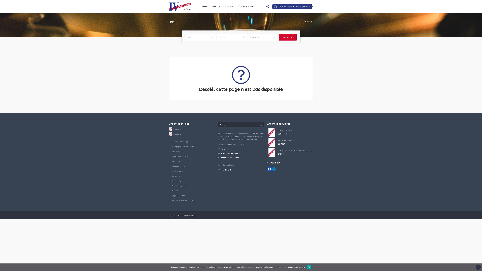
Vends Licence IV (286, 140)
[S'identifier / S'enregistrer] (267, 6)
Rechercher (288, 37)
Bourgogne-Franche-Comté (183, 147)
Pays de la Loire (178, 196)
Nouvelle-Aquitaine (179, 186)
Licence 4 (177, 134)
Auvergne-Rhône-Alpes (181, 142)
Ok (309, 267)
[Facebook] (270, 169)
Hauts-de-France (178, 166)
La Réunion (176, 176)
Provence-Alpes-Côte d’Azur (183, 200)
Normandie (176, 181)
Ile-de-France (177, 171)
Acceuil (305, 22)
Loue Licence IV (285, 130)
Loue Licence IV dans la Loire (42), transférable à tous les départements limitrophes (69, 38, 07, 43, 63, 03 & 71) (295, 150)
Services (228, 6)
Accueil (205, 6)
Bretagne (176, 152)
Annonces (216, 6)
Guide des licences (245, 6)
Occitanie (176, 191)
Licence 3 (177, 129)
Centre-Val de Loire (180, 156)
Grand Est (176, 161)
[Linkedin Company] (274, 169)
